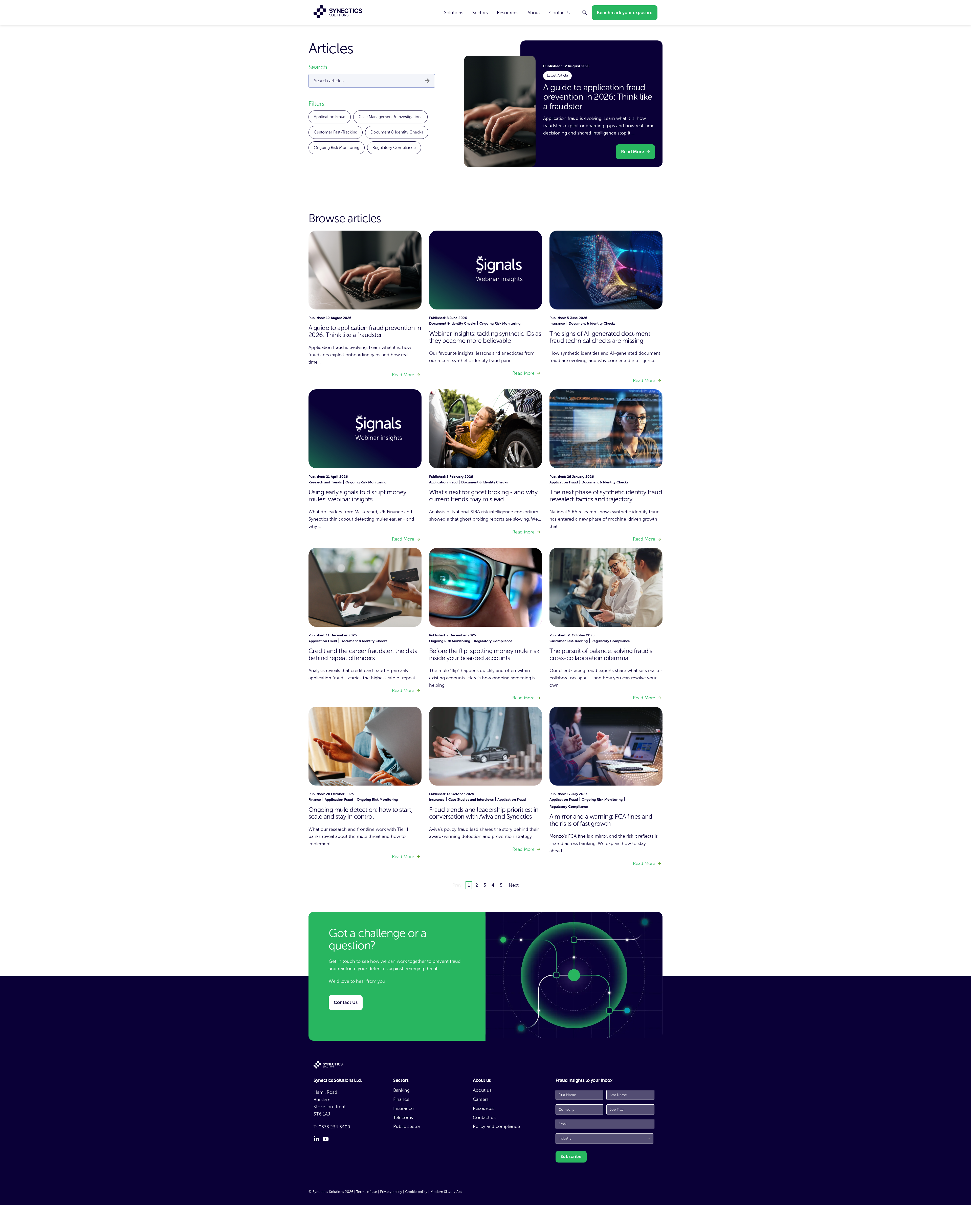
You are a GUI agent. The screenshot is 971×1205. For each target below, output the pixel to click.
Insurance (557, 323)
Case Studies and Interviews (471, 799)
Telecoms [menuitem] (403, 1117)
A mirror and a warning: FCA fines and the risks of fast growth (600, 820)
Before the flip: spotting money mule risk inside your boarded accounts (484, 654)
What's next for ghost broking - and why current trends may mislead (483, 496)
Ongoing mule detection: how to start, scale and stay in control (360, 813)
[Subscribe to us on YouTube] (326, 1139)
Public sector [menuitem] (406, 1126)
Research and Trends (325, 482)
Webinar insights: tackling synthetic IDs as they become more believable (485, 337)
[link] (453, 12)
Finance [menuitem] (401, 1099)
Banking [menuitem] (401, 1090)
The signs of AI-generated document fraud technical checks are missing (599, 337)
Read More (632, 151)
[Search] (427, 81)
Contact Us (560, 12)
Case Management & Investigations (390, 117)
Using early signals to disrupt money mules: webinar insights (357, 496)
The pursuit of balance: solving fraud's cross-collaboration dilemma (600, 654)
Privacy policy (391, 1192)
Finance (314, 799)
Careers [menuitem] (481, 1099)
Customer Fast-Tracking (335, 132)
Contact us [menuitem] (484, 1117)
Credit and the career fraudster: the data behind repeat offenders (362, 654)
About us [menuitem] (482, 1090)
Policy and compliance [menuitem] (496, 1126)
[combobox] (371, 81)
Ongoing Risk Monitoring (336, 147)
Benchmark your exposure (624, 12)
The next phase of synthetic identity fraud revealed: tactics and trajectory (605, 496)
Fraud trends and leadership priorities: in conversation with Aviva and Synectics (484, 813)
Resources (507, 12)
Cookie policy (416, 1192)
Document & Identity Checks (396, 132)
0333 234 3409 (334, 1126)
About (533, 12)
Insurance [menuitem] (403, 1108)
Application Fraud (329, 117)
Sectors (480, 12)
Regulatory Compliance (394, 147)
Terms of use (366, 1192)
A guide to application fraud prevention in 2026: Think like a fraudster (597, 97)
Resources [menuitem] (483, 1108)
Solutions (453, 12)
